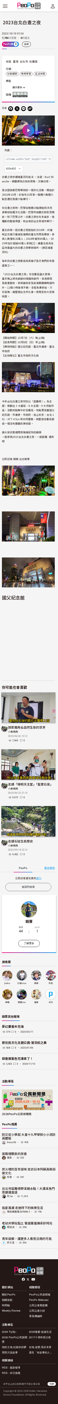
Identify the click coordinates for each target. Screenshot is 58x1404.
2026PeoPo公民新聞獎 (16, 1114)
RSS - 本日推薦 (11, 1373)
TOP (51, 1383)
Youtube (33, 1279)
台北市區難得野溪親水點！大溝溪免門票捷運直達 (28, 1190)
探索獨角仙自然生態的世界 (26, 727)
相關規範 (7, 1300)
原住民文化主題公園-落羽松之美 (24, 1043)
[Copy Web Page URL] (30, 108)
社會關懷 (12, 73)
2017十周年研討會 (40, 1337)
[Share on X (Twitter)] (17, 108)
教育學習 (26, 73)
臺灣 (16, 61)
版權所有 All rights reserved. (21, 94)
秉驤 (7, 1002)
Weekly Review (11, 1310)
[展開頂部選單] (53, 6)
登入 (39, 878)
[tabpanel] (28, 878)
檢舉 (26, 44)
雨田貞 (11, 1227)
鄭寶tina (22, 1002)
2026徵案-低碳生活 (40, 1332)
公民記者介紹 (37, 1310)
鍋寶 (29, 921)
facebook (23, 1279)
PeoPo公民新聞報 (39, 1294)
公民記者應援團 (38, 1305)
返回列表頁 (28, 887)
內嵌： (8, 150)
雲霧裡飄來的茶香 (14, 1153)
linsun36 (11, 1142)
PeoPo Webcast (38, 1300)
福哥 (36, 1002)
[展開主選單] (5, 6)
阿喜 (51, 983)
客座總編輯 (35, 1316)
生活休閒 (40, 73)
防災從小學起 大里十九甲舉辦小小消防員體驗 (29, 1136)
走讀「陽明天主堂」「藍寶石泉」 (30, 784)
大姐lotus (21, 983)
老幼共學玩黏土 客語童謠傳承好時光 (27, 1223)
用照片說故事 (10, 1352)
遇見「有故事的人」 (41, 1352)
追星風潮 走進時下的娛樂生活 (22, 1207)
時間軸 (6, 1305)
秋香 (9, 1177)
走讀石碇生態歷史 (20, 841)
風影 (9, 1157)
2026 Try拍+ (9, 1332)
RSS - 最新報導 (11, 1367)
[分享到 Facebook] (10, 108)
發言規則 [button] (49, 868)
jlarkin (7, 983)
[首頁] (29, 6)
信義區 (33, 61)
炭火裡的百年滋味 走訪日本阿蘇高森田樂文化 (29, 1171)
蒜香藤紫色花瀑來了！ (17, 1059)
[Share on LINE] (23, 108)
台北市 (24, 61)
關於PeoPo (8, 1294)
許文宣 (11, 1242)
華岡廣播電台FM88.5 (18, 1211)
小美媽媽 (13, 731)
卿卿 (36, 983)
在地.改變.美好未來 (40, 1347)
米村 (51, 1002)
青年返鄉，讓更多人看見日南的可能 (27, 1238)
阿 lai (10, 1196)
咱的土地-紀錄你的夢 (14, 1347)
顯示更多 (18, 87)
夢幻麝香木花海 (13, 1027)
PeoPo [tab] (23, 868)
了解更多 (29, 943)
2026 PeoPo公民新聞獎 (14, 1339)
